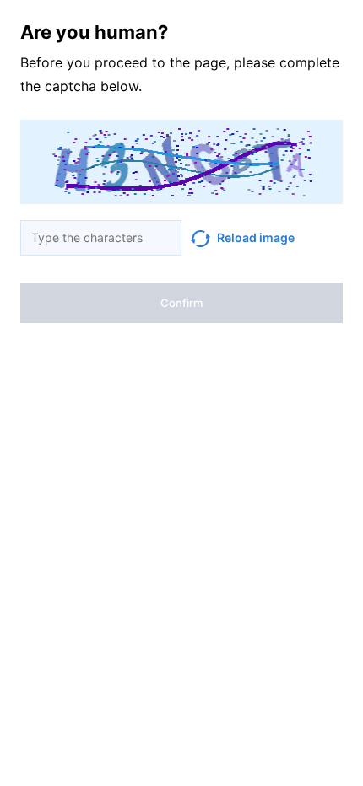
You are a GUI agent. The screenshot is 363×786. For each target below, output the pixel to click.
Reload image (256, 237)
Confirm (181, 303)
